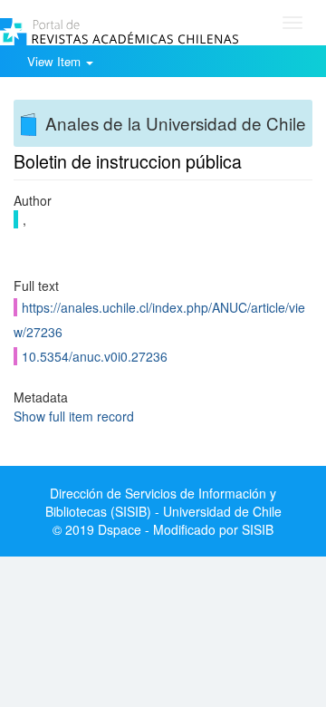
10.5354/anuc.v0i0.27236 (95, 356)
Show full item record (74, 416)
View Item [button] (55, 61)
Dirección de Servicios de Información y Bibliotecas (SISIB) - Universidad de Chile (163, 502)
